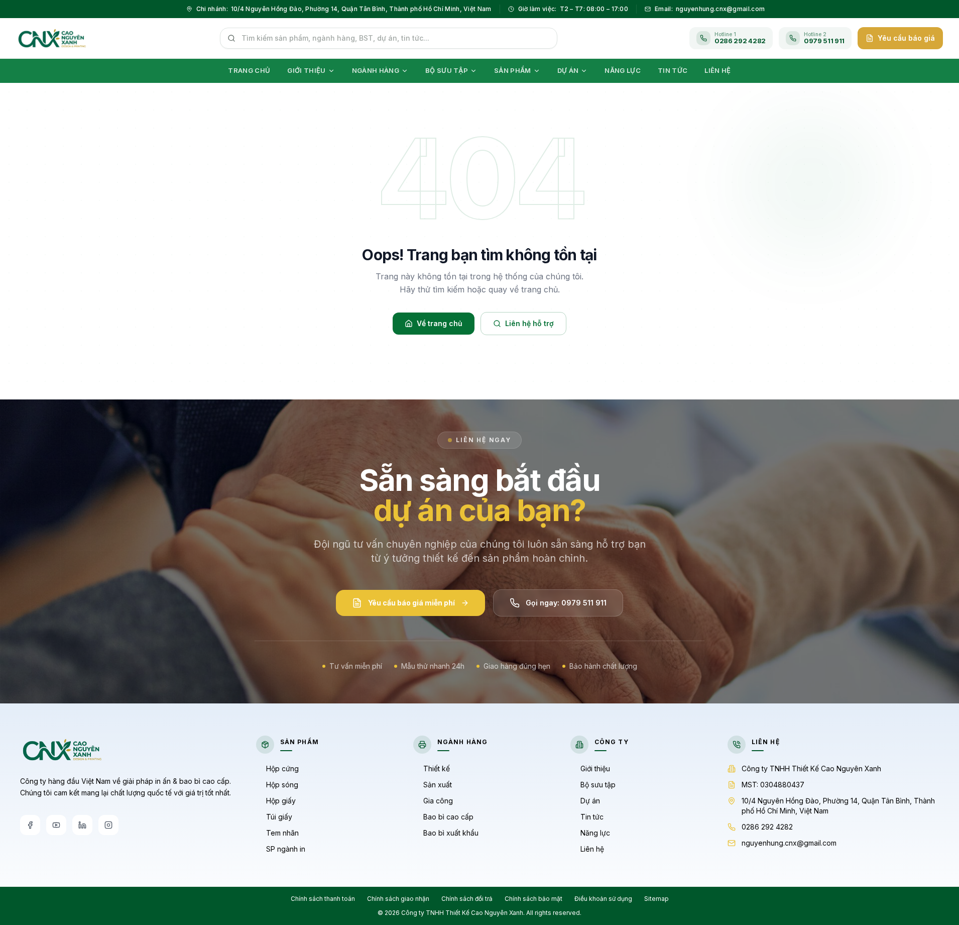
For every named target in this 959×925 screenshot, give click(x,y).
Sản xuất (437, 784)
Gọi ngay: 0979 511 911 (566, 602)
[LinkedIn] (82, 825)
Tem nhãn (282, 833)
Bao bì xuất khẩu (450, 833)
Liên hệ (592, 849)
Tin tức (592, 816)
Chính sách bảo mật (533, 898)
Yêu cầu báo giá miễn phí (411, 602)
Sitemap (656, 898)
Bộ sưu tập (598, 784)
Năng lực (595, 833)
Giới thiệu (595, 768)
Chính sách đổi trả (467, 898)
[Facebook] (30, 825)
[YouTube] (56, 825)
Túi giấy (279, 816)
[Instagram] (108, 825)
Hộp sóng (282, 784)
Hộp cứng (282, 768)
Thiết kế (436, 768)
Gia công (438, 800)
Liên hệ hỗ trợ (529, 323)
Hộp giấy (281, 800)
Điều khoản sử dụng (603, 898)
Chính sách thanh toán (323, 898)
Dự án (590, 800)
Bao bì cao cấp (448, 816)
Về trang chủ (439, 323)
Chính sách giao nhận (398, 898)
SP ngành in (285, 849)
